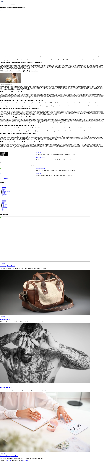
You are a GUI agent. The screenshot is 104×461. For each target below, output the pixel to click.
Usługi (3, 209)
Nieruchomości (5, 195)
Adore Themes (25, 460)
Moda (3, 193)
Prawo (3, 198)
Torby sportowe (5, 319)
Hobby (3, 189)
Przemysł (4, 200)
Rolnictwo (4, 201)
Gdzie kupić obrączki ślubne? (9, 456)
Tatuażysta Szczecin (6, 387)
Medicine (4, 192)
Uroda (3, 208)
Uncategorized (5, 207)
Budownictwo (5, 186)
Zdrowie (4, 211)
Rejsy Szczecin (39, 173)
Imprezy (4, 190)
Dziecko (4, 187)
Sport (3, 203)
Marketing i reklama (6, 191)
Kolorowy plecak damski (7, 266)
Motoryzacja (4, 194)
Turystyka (4, 206)
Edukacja (4, 188)
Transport (4, 205)
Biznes (3, 184)
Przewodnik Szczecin (40, 168)
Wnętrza (4, 210)
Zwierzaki (2, 1)
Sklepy (3, 202)
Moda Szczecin (39, 152)
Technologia (4, 204)
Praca (3, 197)
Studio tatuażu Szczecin (40, 162)
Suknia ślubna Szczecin (40, 157)
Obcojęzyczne (5, 196)
